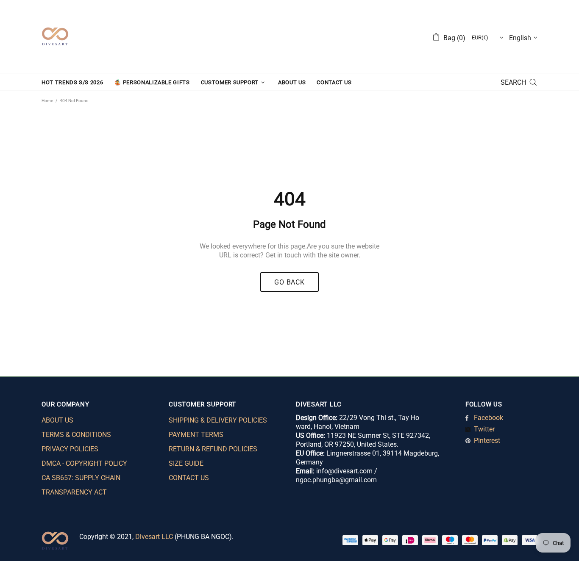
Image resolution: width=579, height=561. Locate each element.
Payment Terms (196, 435)
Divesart (55, 36)
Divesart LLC (154, 537)
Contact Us (189, 478)
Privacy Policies (70, 449)
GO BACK (289, 282)
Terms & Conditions (76, 435)
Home (47, 100)
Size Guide (186, 463)
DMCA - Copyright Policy (84, 463)
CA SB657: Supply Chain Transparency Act (81, 485)
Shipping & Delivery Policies (218, 420)
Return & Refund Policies (213, 449)
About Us (57, 420)
